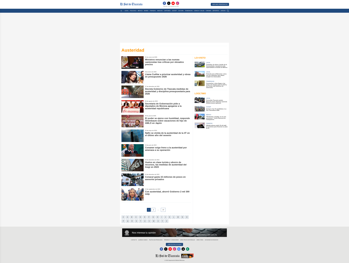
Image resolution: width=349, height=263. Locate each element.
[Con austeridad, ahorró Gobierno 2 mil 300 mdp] (132, 194)
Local (127, 10)
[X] (168, 3)
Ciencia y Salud (199, 10)
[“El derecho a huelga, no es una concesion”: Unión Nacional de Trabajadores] (200, 117)
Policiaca (133, 10)
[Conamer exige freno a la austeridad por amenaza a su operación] (132, 150)
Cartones (167, 10)
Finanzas (153, 10)
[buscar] (228, 11)
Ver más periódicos (219, 4)
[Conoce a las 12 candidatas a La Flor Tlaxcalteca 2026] (200, 109)
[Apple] (183, 249)
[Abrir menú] (121, 10)
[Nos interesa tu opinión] (174, 232)
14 (163, 210)
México (140, 10)
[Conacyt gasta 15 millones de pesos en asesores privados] (132, 179)
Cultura (180, 10)
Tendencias (189, 10)
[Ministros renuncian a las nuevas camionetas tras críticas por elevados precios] (132, 62)
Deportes (216, 10)
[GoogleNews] (178, 249)
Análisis (160, 10)
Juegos (223, 10)
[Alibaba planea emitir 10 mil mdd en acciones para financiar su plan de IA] (200, 125)
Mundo (146, 10)
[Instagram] (177, 3)
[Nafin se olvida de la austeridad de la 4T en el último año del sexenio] (132, 136)
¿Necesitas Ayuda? (174, 244)
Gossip (174, 10)
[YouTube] (173, 3)
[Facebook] (164, 3)
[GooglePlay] (187, 249)
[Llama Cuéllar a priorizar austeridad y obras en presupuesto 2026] (132, 77)
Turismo (208, 10)
